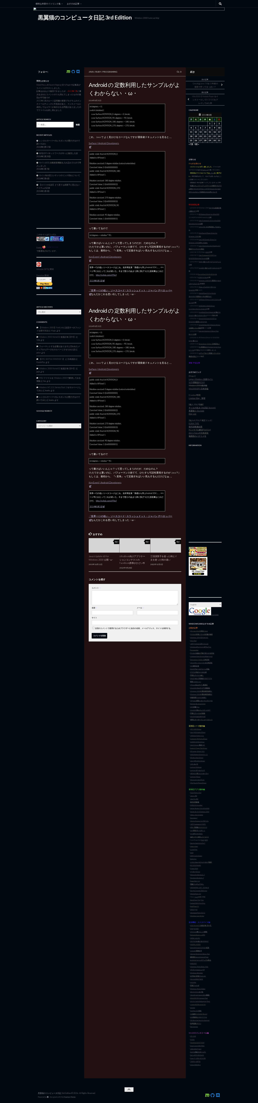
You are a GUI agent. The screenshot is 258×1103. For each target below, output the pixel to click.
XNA (191, 928)
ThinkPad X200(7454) (197, 1042)
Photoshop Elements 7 (197, 875)
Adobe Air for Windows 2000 (199, 811)
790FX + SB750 (195, 1061)
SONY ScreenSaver (196, 856)
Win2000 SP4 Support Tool (199, 998)
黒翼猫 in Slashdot (196, 411)
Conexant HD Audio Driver (198, 739)
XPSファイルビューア (197, 970)
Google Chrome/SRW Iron (198, 890)
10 (219, 128)
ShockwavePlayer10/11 (197, 913)
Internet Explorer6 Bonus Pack (200, 954)
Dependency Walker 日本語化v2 (209, 344)
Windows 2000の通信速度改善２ (201, 694)
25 (191, 140)
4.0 (196, 909)
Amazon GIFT (42, 269)
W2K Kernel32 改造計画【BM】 (201, 925)
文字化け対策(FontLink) (198, 976)
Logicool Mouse (195, 776)
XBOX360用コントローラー (199, 773)
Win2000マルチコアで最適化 (200, 688)
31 (219, 140)
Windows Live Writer (197, 916)
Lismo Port (193, 849)
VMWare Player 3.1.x (197, 735)
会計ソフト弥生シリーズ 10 (199, 837)
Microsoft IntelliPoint (197, 780)
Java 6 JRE (193, 796)
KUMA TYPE (194, 423)
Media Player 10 (195, 894)
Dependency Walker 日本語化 (199, 659)
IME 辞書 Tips (194, 707)
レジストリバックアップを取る (200, 960)
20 (200, 136)
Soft (202, 840)
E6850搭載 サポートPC (198, 1052)
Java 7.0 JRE (194, 799)
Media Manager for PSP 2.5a (199, 821)
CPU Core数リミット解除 (198, 932)
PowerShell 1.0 (195, 881)
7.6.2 (196, 897)
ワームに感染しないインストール (201, 700)
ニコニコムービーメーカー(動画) (201, 862)
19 (196, 136)
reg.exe (192, 1007)
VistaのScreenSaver (196, 833)
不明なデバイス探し (197, 675)
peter (38, 352)
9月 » (197, 144)
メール (140, 608)
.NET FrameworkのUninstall (199, 644)
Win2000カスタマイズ (197, 716)
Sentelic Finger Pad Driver (198, 748)
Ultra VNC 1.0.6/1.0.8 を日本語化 (201, 663)
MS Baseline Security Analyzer (199, 1020)
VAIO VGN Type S (195, 1049)
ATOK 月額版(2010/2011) (198, 827)
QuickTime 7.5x (195, 900)
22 (210, 136)
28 (205, 140)
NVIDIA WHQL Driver (197, 742)
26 (196, 140)
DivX (191, 852)
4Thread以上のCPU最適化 (199, 685)
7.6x (202, 900)
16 (214, 132)
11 (191, 132)
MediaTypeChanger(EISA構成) (200, 995)
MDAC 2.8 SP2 (195, 938)
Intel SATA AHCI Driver (197, 761)
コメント (96, 588)
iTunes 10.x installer (196, 815)
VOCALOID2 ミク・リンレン (199, 887)
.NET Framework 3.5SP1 (198, 824)
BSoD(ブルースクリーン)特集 (199, 669)
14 (205, 132)
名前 (94, 608)
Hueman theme (70, 1097)
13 (200, 132)
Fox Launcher (194, 650)
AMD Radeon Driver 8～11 (199, 754)
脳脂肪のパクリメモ (197, 436)
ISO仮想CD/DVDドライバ (198, 1014)
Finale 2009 (194, 868)
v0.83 (207, 252)
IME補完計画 (194, 666)
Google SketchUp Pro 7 (197, 843)
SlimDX (196, 928)
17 (219, 132)
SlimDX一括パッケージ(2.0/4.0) (209, 268)
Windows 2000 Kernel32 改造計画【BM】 (57, 337)
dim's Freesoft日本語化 (198, 433)
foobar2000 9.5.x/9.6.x (197, 903)
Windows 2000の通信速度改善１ (201, 691)
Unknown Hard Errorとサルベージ (201, 656)
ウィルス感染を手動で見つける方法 (202, 653)
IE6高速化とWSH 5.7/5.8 (198, 1017)
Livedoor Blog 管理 (197, 398)
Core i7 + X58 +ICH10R (198, 1058)
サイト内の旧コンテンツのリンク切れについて (59, 175)
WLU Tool (193, 640)
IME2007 (193, 963)
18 (191, 136)
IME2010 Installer (196, 805)
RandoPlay (40, 362)
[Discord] (78, 71)
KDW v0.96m (203, 277)
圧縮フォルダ (194, 985)
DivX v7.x (193, 859)
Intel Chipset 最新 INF (197, 745)
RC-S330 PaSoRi (195, 865)
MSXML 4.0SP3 (195, 944)
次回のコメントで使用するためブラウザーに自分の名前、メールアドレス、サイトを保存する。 (133, 628)
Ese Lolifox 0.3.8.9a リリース (207, 274)
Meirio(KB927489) (196, 979)
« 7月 (191, 144)
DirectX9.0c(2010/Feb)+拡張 (199, 947)
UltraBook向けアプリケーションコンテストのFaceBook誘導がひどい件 (132, 559)
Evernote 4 (193, 818)
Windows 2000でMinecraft (199, 637)
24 (219, 136)
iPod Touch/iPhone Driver (198, 783)
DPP (206, 840)
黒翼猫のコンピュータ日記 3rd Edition (85, 17)
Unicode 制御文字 (196, 951)
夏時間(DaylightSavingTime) (199, 957)
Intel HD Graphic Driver (197, 732)
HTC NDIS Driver (195, 729)
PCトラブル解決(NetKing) (200, 430)
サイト (94, 618)
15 (210, 132)
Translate (215, 615)
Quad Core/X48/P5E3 (197, 1046)
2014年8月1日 (96, 280)
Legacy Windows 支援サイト (201, 379)
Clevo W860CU (195, 1065)
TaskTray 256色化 (195, 1011)
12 (196, 132)
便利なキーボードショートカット (201, 719)
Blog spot (192, 414)
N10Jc (192, 1039)
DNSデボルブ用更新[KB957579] (201, 678)
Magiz (53, 330)
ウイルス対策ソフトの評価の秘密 (201, 634)
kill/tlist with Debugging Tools (200, 1001)
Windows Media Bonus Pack (199, 966)
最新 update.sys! (195, 681)
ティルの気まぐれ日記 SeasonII (202, 407)
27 (200, 140)
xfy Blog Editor (195, 871)
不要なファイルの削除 (197, 713)
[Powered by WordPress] (48, 1097)
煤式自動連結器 (195, 426)
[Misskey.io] (68, 71)
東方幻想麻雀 (194, 802)
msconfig (193, 982)
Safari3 (192, 909)
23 (214, 136)
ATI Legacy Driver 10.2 (197, 751)
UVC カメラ (194, 764)
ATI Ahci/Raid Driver (196, 757)
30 (214, 140)
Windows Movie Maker (197, 989)
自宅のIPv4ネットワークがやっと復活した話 (58, 153)
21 (205, 136)
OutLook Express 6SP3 (197, 935)
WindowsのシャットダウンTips (200, 647)
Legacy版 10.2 (193, 341)
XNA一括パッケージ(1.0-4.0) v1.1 (210, 262)
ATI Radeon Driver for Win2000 (209, 214)
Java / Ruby (95, 71)
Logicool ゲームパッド (197, 770)
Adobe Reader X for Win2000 (199, 808)
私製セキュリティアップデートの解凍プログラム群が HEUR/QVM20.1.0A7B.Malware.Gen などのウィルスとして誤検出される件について (205, 189)
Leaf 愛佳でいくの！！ (197, 830)
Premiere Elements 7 (197, 878)
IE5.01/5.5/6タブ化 (196, 992)
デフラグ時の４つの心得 (198, 672)
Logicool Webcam (195, 767)
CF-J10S (193, 1036)
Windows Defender (196, 973)
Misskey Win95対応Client (199, 631)
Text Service (194, 1026)
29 (210, 140)
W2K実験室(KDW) (197, 382)
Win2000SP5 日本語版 (198, 388)
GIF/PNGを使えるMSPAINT (199, 941)
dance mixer (194, 846)
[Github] (73, 71)
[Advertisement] (205, 493)
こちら (212, 173)
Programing (110, 71)
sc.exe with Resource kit (198, 1004)
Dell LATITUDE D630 (197, 1055)
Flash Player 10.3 (195, 792)
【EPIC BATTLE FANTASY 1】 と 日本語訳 (57, 359)
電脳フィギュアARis (197, 884)
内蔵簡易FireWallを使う (198, 697)
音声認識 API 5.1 (195, 1023)
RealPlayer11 (194, 906)
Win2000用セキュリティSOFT (200, 710)
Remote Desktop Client (197, 704)
